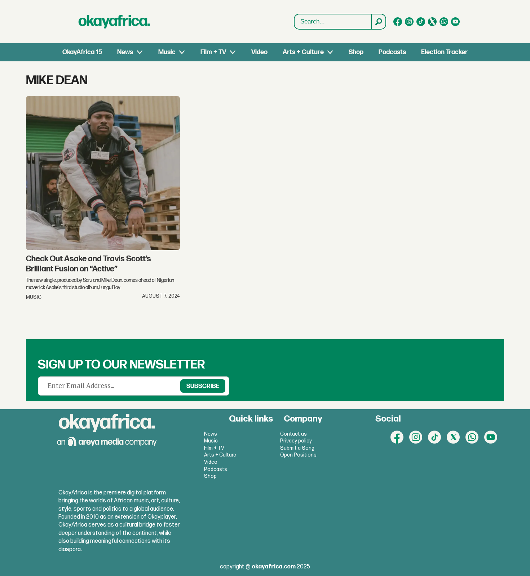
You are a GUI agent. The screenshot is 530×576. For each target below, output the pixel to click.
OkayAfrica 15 (82, 52)
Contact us (293, 434)
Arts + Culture (303, 52)
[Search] (378, 21)
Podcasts (392, 52)
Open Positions (298, 455)
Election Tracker (444, 52)
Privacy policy (296, 441)
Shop (356, 52)
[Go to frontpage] (114, 21)
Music (167, 52)
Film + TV (213, 52)
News (125, 52)
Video (259, 52)
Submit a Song (297, 448)
